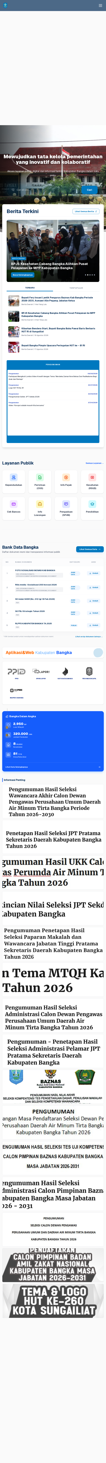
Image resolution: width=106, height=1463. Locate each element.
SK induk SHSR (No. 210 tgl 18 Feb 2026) (35, 599)
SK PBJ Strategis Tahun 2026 (30, 611)
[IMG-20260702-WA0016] (53, 1087)
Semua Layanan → (95, 463)
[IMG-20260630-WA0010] (53, 1122)
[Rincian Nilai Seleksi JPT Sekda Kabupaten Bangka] (53, 908)
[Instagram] (7, 727)
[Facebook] (7, 735)
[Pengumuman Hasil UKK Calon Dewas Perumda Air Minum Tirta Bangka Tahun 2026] (53, 872)
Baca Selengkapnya (23, 275)
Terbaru (30, 288)
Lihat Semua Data (88, 549)
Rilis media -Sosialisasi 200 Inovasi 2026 (36, 584)
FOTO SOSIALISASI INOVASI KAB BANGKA (35, 570)
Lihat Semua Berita (84, 211)
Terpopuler (76, 288)
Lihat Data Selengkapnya (17, 767)
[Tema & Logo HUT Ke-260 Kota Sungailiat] (53, 1301)
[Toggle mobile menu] (100, 5)
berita (60, 204)
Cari (89, 189)
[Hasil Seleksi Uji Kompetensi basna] (53, 1158)
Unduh (95, 573)
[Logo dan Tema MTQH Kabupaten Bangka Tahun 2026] (53, 980)
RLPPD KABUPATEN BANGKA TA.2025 (33, 623)
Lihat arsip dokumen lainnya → (89, 637)
